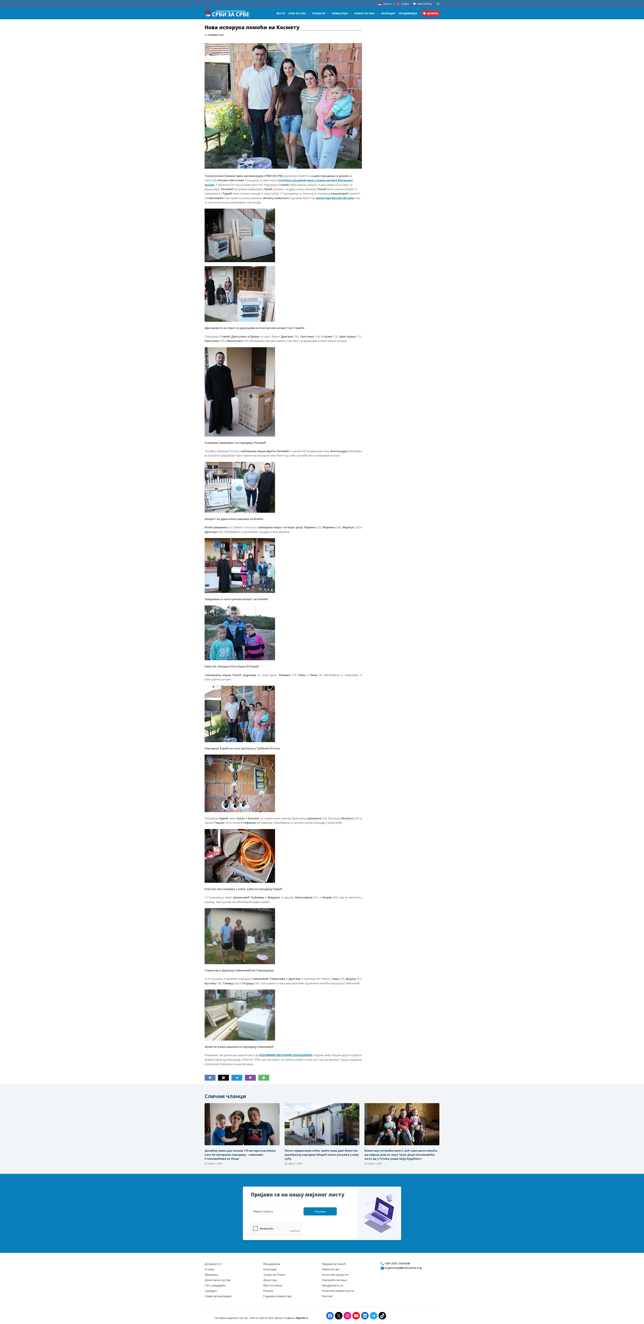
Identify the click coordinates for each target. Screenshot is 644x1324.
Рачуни (268, 1291)
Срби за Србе (297, 13)
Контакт (327, 1296)
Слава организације (218, 1296)
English (405, 3)
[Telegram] (236, 1078)
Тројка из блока (274, 1275)
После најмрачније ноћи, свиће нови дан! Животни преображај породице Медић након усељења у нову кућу (322, 1155)
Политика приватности (338, 1291)
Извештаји (340, 13)
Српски (387, 3)
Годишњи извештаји (277, 1296)
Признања (211, 1275)
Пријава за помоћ (334, 1264)
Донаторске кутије (218, 1280)
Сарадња (211, 1291)
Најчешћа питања (334, 1280)
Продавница (407, 13)
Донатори (270, 1280)
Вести (281, 13)
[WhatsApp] (263, 1078)
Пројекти (318, 13)
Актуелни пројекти (335, 1275)
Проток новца (272, 1285)
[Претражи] (438, 4)
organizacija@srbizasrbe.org (403, 1268)
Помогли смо (364, 13)
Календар (388, 13)
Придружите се (332, 1285)
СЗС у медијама (215, 1285)
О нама (209, 1269)
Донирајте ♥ (213, 1264)
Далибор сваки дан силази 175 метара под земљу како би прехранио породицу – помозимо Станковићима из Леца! (240, 1155)
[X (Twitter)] (223, 1078)
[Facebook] (210, 1078)
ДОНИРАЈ (432, 13)
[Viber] (250, 1078)
